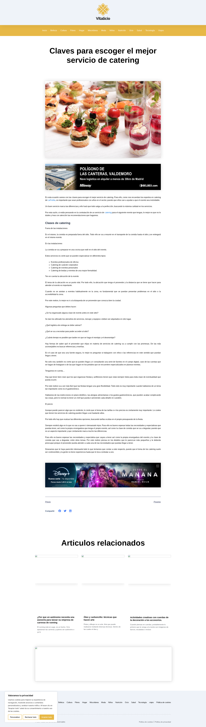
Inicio (44, 30)
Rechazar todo (30, 717)
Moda (103, 30)
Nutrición (122, 30)
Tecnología (150, 30)
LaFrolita (51, 200)
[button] (59, 510)
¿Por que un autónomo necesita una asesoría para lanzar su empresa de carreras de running (55, 620)
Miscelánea (93, 30)
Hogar (81, 30)
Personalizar (15, 717)
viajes (151, 702)
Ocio (131, 30)
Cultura (63, 30)
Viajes (161, 30)
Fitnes (72, 30)
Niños (112, 30)
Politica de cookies (163, 702)
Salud (139, 30)
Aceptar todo (46, 717)
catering (108, 212)
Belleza (53, 30)
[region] (31, 707)
